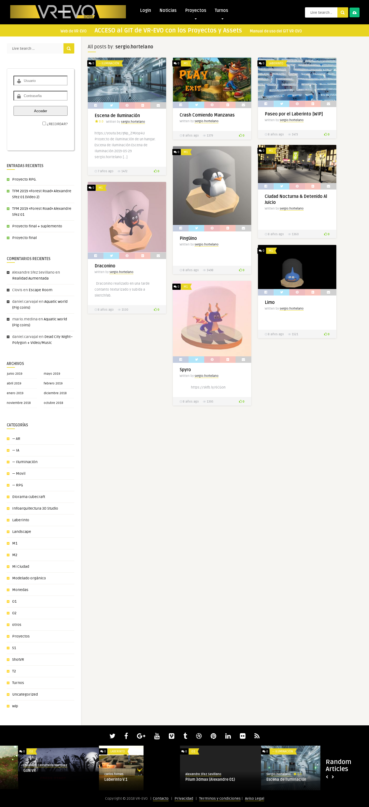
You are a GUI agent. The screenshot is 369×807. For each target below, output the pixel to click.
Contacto (161, 798)
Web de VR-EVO (74, 31)
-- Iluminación (109, 63)
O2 (14, 613)
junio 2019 (14, 374)
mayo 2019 (52, 374)
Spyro (185, 370)
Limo (270, 302)
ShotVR (18, 659)
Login (145, 10)
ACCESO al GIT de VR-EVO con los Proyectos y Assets (168, 30)
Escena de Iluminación (117, 115)
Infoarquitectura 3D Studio (35, 508)
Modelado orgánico (29, 578)
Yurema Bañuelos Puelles (186, 774)
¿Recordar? (57, 124)
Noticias (168, 10)
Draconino (105, 266)
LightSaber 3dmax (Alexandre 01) (278, 779)
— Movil (18, 473)
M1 (14, 543)
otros (16, 624)
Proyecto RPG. (24, 179)
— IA (15, 450)
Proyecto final (24, 237)
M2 (14, 555)
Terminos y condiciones (220, 798)
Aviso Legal (254, 798)
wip (15, 706)
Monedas (20, 589)
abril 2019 (14, 383)
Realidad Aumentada (30, 278)
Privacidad (184, 798)
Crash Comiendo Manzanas (207, 115)
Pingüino (188, 238)
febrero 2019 (53, 383)
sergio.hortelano (133, 122)
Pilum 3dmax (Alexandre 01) (30, 779)
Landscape (21, 531)
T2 (14, 671)
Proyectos (195, 10)
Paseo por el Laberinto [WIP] (294, 114)
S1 (14, 648)
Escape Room (40, 290)
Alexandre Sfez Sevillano (23, 774)
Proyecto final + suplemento (37, 226)
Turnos (221, 10)
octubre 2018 (53, 403)
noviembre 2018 (19, 403)
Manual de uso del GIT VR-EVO (276, 31)
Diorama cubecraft (28, 496)
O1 (14, 601)
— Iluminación (25, 462)
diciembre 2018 (55, 393)
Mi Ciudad (20, 566)
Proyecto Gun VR (181, 779)
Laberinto (20, 520)
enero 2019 (15, 393)
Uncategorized (25, 694)
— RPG (17, 485)
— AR (16, 438)
